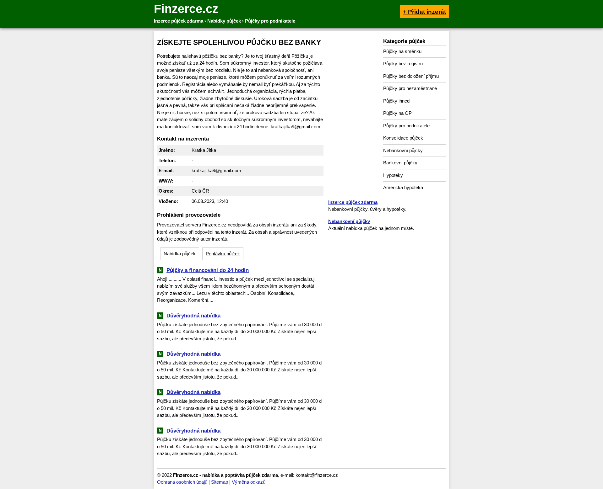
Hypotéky (393, 175)
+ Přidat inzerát (424, 11)
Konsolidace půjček (403, 138)
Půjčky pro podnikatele (406, 125)
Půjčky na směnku (402, 51)
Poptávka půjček (223, 253)
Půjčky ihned (396, 101)
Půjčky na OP (397, 113)
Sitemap (219, 482)
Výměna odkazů (248, 482)
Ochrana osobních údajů (182, 482)
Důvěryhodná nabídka (193, 315)
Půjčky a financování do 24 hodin (207, 270)
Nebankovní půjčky (403, 150)
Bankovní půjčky (400, 162)
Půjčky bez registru (403, 63)
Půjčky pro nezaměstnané (410, 88)
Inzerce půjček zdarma (353, 202)
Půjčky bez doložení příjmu (411, 76)
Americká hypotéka (403, 187)
